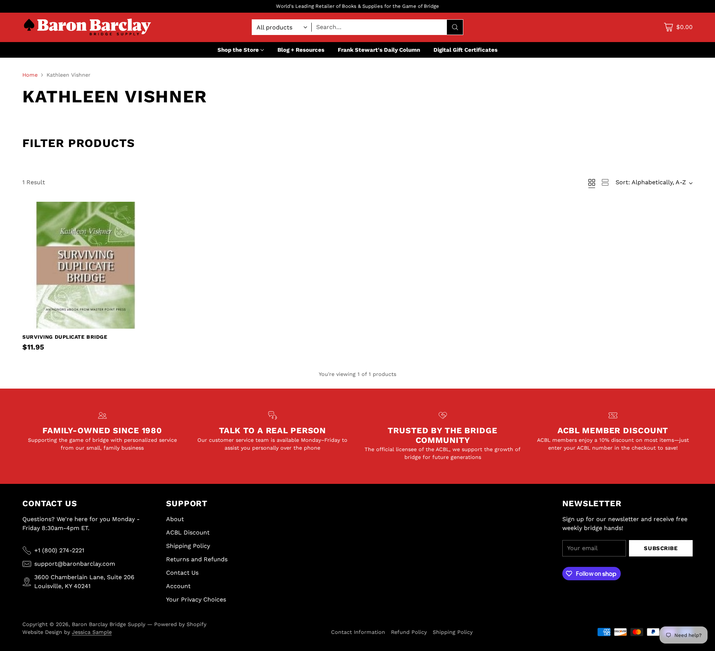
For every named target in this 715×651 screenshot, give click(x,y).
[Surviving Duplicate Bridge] (85, 265)
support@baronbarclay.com (74, 563)
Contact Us (182, 572)
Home (30, 75)
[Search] (455, 27)
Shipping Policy (188, 545)
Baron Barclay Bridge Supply (108, 624)
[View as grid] (591, 182)
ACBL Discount (188, 532)
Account (178, 586)
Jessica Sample (92, 632)
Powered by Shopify (180, 624)
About (175, 519)
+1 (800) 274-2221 (59, 550)
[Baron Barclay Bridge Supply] (87, 27)
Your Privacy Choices (196, 599)
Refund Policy (409, 632)
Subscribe (660, 548)
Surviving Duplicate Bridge (65, 337)
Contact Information (358, 632)
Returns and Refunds (197, 559)
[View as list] (605, 182)
